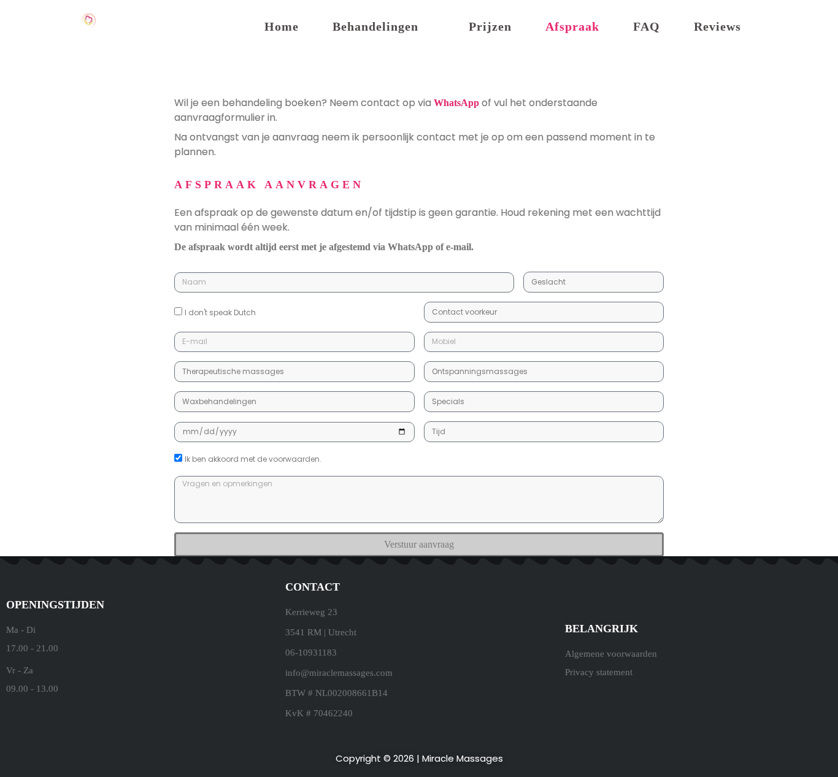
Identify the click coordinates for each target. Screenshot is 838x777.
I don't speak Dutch (220, 312)
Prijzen (490, 26)
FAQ (646, 26)
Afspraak (572, 26)
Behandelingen (375, 26)
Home (281, 26)
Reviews (717, 26)
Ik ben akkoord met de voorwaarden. (253, 459)
